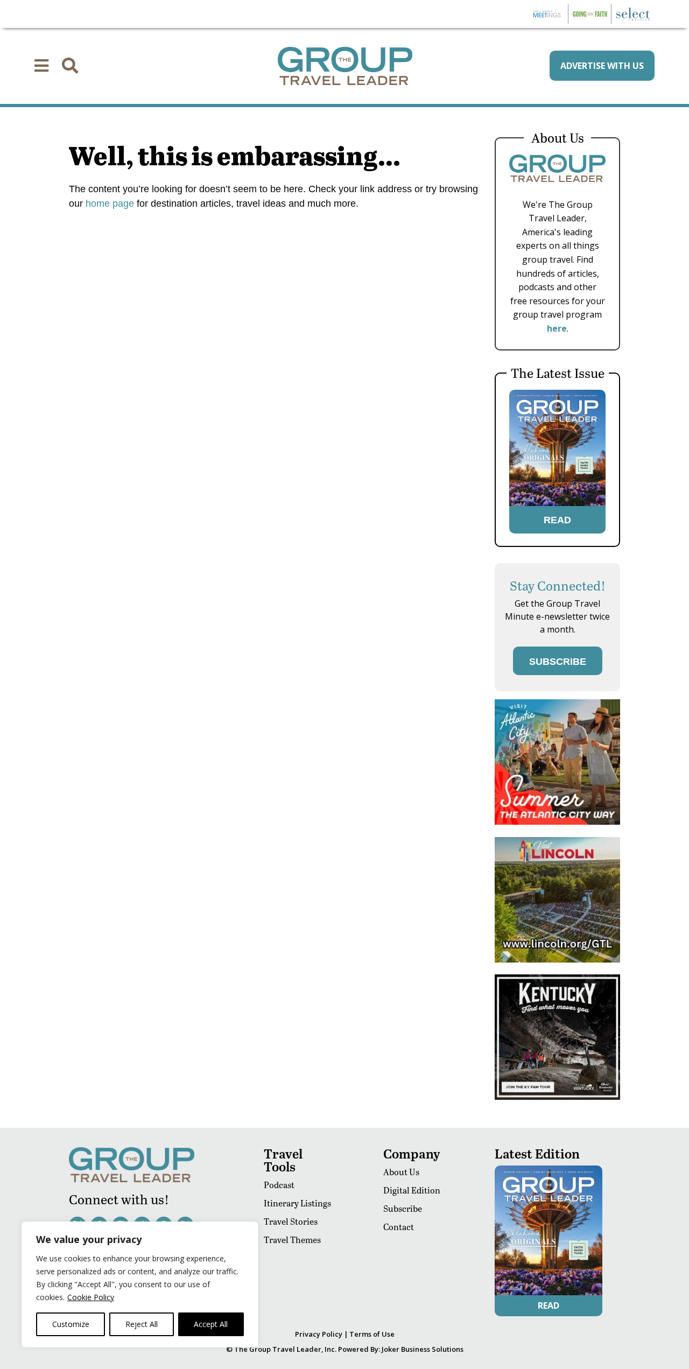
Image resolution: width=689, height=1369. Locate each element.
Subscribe (402, 1208)
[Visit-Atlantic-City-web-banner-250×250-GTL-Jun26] (557, 822)
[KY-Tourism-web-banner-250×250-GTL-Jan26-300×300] (557, 1097)
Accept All (211, 1324)
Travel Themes (292, 1239)
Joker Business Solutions (422, 1349)
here (557, 328)
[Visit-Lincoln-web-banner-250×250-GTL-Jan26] (557, 959)
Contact (398, 1226)
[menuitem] (41, 66)
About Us (401, 1171)
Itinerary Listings (297, 1203)
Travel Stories (291, 1221)
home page (108, 203)
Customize (70, 1324)
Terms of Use (372, 1334)
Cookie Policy (90, 1297)
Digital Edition (411, 1190)
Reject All (141, 1324)
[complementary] (140, 1284)
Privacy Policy (318, 1334)
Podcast (279, 1184)
